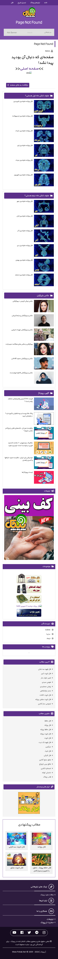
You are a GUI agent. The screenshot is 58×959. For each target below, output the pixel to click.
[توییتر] (29, 933)
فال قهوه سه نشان (44, 669)
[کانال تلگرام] (36, 933)
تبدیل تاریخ (22, 2)
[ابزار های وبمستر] (29, 803)
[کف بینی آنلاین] (29, 528)
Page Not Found (29, 22)
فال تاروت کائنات (45, 695)
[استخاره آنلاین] (29, 599)
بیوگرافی (32, 295)
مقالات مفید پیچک (47, 895)
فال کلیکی (47, 755)
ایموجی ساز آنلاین (44, 704)
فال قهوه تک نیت (45, 742)
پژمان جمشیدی (45, 686)
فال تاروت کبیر (46, 673)
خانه (45, 2)
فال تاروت (47, 738)
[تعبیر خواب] (29, 613)
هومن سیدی (46, 682)
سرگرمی (48, 746)
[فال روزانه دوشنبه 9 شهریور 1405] (29, 606)
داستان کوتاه (46, 772)
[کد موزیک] (29, 589)
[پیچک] (29, 12)
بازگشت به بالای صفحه (19, 85)
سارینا (48, 634)
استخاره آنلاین (46, 768)
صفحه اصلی (29, 68)
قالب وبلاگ (47, 777)
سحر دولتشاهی (45, 690)
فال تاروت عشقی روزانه (43, 699)
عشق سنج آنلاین (45, 759)
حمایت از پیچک (47, 922)
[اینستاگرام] (44, 933)
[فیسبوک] (21, 933)
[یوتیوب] (14, 933)
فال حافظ (48, 721)
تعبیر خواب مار (46, 678)
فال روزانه (48, 725)
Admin (48, 629)
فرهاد (49, 638)
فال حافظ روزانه (45, 729)
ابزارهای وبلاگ (35, 2)
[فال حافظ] (29, 579)
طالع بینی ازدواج (45, 764)
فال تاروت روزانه (45, 733)
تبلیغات (50, 919)
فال (12, 2)
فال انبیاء (48, 751)
